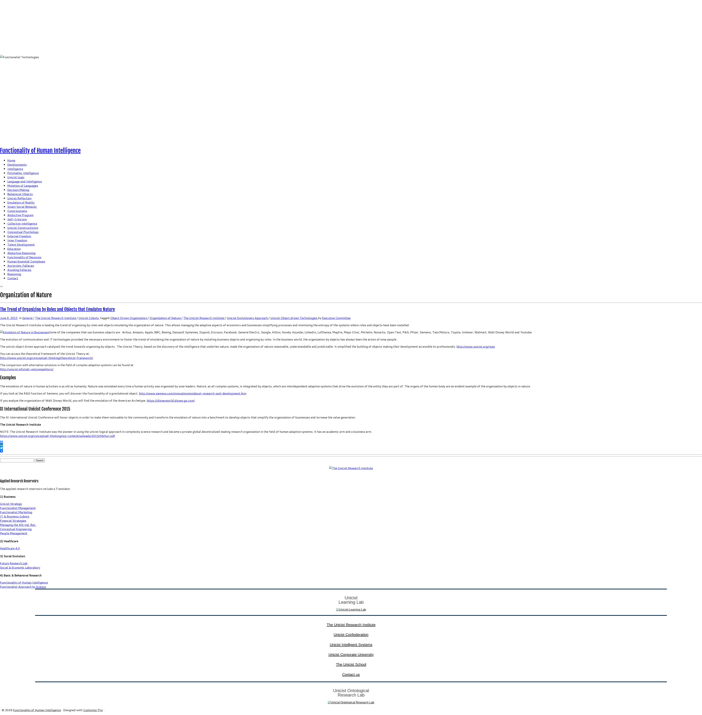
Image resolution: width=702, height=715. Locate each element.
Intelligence (15, 169)
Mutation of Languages (22, 185)
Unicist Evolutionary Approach (248, 318)
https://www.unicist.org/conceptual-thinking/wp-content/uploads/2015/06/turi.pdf (57, 436)
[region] (351, 71)
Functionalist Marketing (16, 512)
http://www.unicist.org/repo (475, 346)
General (27, 318)
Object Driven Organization (129, 318)
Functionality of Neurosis (24, 257)
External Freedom (19, 236)
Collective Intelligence (22, 223)
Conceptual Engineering (16, 529)
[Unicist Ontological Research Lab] (351, 702)
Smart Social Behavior (22, 206)
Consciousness (17, 211)
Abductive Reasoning (21, 253)
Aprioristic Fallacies (20, 265)
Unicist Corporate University (351, 655)
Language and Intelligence (24, 181)
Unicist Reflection (19, 198)
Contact (12, 278)
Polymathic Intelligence (23, 173)
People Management (13, 533)
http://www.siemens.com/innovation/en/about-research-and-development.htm (192, 393)
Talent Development (21, 244)
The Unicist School (351, 664)
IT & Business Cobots (14, 516)
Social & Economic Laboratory (20, 567)
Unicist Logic (15, 177)
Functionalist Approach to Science (23, 586)
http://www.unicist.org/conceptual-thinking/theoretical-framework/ (46, 358)
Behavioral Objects (20, 194)
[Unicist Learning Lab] (351, 609)
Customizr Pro (93, 710)
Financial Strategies (13, 520)
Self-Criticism (17, 219)
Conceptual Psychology (23, 232)
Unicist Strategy (11, 504)
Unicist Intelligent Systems (351, 645)
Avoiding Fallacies (19, 270)
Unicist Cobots (89, 318)
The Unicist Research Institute (56, 318)
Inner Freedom (17, 240)
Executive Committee (336, 318)
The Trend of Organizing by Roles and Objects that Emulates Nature (57, 309)
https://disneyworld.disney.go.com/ (171, 400)
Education (14, 249)
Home (11, 160)
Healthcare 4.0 (10, 548)
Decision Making (18, 190)
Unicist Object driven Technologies (294, 318)
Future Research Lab (13, 563)
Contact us (351, 675)
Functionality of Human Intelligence (40, 150)
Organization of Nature (166, 318)
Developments (17, 164)
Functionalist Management (18, 508)
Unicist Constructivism (22, 228)
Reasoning (14, 274)
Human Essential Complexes (26, 261)
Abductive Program (20, 215)
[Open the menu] (1, 286)
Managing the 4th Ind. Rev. (18, 525)
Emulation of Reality (21, 202)
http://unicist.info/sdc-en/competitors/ (26, 369)
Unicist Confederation (351, 635)
